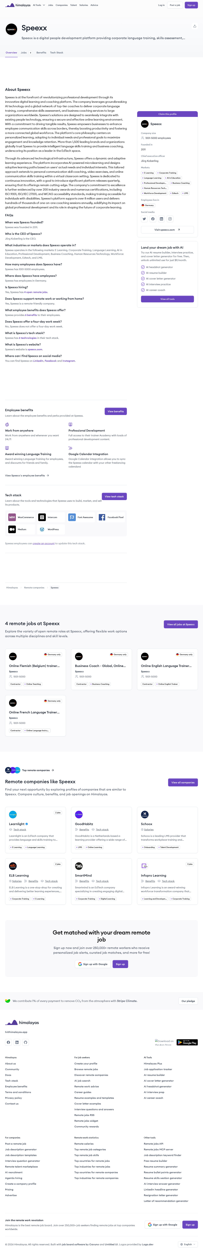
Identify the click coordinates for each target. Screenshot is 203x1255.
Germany (149, 205)
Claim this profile (167, 114)
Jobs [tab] (26, 52)
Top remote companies (36, 770)
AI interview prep (154, 1092)
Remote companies (34, 587)
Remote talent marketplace (21, 1166)
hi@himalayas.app (16, 1032)
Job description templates (21, 1155)
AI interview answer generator (162, 1183)
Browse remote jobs (86, 1069)
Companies (62, 5)
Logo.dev (147, 1244)
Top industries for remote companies (96, 1178)
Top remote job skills (86, 1155)
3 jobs (190, 864)
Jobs (50, 5)
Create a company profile (20, 1183)
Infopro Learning (153, 875)
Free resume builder (155, 1160)
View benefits (116, 411)
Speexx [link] (55, 587)
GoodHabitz (84, 824)
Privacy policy (13, 1097)
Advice (94, 5)
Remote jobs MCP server (158, 1149)
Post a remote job (15, 1143)
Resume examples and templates (94, 1097)
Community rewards (86, 1126)
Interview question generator (22, 1160)
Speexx (13, 671)
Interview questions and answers (94, 1109)
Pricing (9, 1189)
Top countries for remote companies (96, 1172)
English (188, 1244)
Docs (8, 1075)
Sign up (191, 5)
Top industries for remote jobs (92, 1166)
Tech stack (17, 829)
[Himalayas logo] (17, 5)
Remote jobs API (153, 1143)
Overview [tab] (11, 52)
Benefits (82, 829)
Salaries (83, 5)
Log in (161, 5)
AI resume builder (154, 1075)
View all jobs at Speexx (181, 624)
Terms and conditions (18, 1092)
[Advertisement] (66, 74)
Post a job (175, 5)
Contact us (12, 1103)
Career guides (82, 1092)
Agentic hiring (13, 1178)
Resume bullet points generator (162, 1172)
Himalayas (12, 587)
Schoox (146, 824)
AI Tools (37, 5)
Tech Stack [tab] (56, 52)
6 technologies (28, 337)
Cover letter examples (87, 1103)
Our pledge (188, 1001)
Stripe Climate (127, 1001)
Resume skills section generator (163, 1178)
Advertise (11, 1195)
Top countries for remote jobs (92, 1160)
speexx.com (35, 349)
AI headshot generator (157, 1086)
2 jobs (58, 812)
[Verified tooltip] (26, 824)
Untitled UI (111, 1244)
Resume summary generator (161, 1166)
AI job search (82, 1080)
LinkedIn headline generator (161, 1189)
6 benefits (31, 315)
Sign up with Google (95, 964)
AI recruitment (13, 1172)
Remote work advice (86, 1086)
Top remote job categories (90, 1149)
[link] (12, 587)
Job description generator (21, 1149)
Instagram (68, 360)
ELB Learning (19, 875)
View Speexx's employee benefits (25, 475)
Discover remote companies (91, 1075)
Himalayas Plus (153, 1063)
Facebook (51, 360)
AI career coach (153, 1097)
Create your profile (85, 1063)
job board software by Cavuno (80, 1244)
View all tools (167, 299)
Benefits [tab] (41, 52)
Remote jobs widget (86, 1120)
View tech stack (114, 496)
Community (12, 1069)
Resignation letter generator (161, 1195)
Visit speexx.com (164, 229)
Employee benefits (16, 1086)
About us (10, 1063)
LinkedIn (38, 360)
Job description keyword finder (162, 1155)
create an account (44, 543)
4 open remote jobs (35, 292)
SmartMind (83, 875)
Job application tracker (158, 1069)
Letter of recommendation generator (166, 1201)
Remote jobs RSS (84, 1115)
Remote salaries (84, 1143)
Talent (73, 5)
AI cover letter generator (159, 1080)
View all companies (183, 782)
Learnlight (16, 824)
